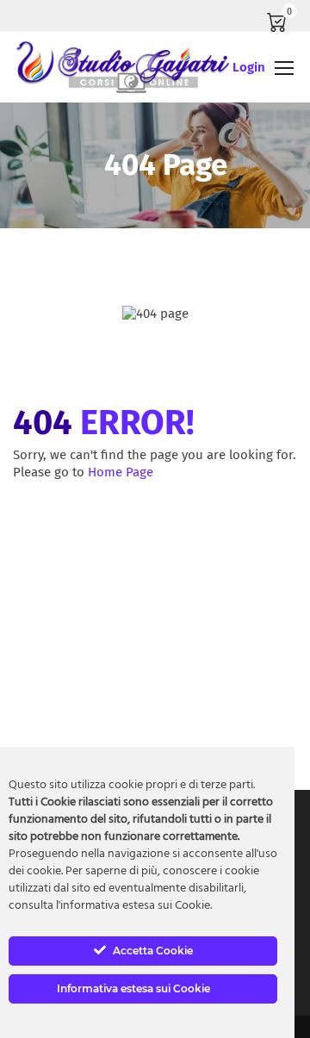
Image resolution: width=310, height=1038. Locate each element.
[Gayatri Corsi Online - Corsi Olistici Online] (122, 67)
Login (248, 67)
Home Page (120, 472)
